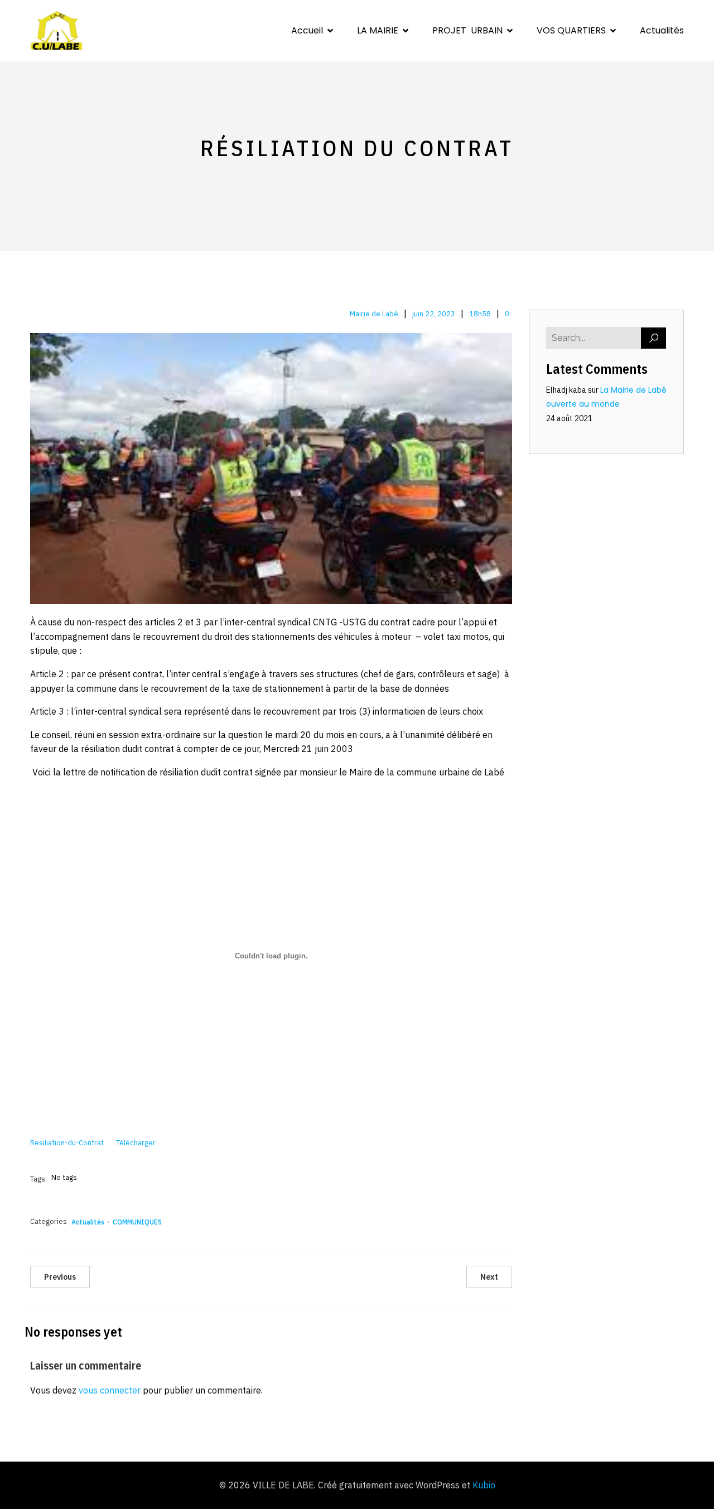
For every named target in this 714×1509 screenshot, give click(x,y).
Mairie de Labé (374, 314)
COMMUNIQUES (137, 1222)
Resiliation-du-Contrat (67, 1143)
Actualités (662, 30)
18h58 (480, 314)
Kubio (483, 1485)
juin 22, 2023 (433, 314)
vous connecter (110, 1390)
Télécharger (136, 1143)
